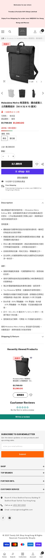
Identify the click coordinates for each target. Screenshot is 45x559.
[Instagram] (9, 518)
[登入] (35, 31)
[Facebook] (3, 518)
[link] (37, 164)
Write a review (22, 416)
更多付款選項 (22, 177)
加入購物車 (17, 164)
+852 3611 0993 (19, 505)
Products (10, 38)
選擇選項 (20, 395)
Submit (22, 454)
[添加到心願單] (30, 395)
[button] (36, 82)
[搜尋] (9, 31)
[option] (22, 63)
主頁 (2, 38)
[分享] (42, 164)
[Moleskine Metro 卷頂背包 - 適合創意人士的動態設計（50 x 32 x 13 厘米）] (22, 366)
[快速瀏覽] (31, 358)
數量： (3, 151)
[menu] (2, 31)
